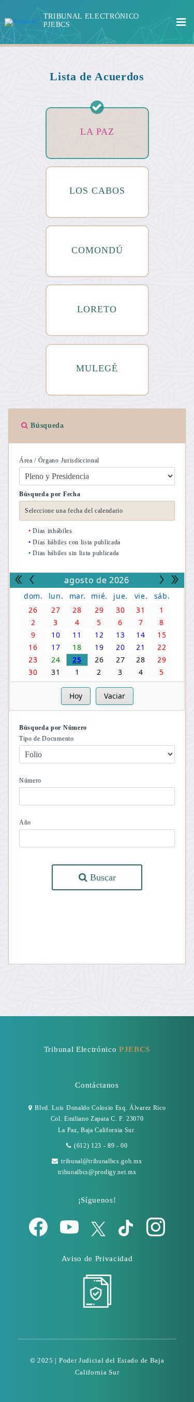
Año (25, 822)
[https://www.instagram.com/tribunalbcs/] (155, 1234)
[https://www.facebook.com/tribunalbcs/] (39, 1234)
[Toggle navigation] (181, 22)
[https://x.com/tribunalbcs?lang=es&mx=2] (99, 1234)
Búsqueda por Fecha (49, 494)
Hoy (75, 696)
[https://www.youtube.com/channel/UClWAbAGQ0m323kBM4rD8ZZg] (70, 1234)
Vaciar (114, 696)
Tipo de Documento (46, 738)
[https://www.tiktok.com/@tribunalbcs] (126, 1234)
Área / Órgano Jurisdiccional (59, 460)
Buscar (101, 877)
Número (30, 780)
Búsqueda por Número (53, 727)
